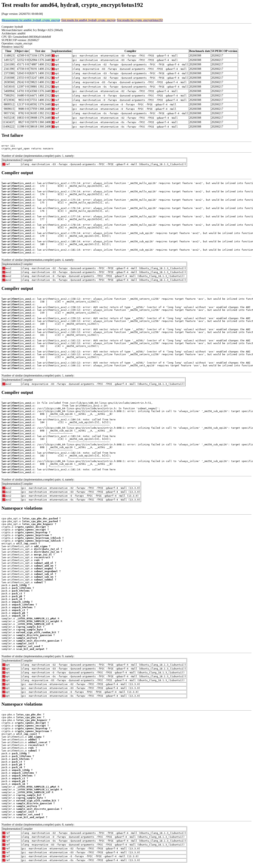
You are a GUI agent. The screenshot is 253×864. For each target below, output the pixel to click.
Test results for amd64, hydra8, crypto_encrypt (88, 20)
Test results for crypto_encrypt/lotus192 (140, 20)
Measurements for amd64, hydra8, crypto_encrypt (31, 20)
